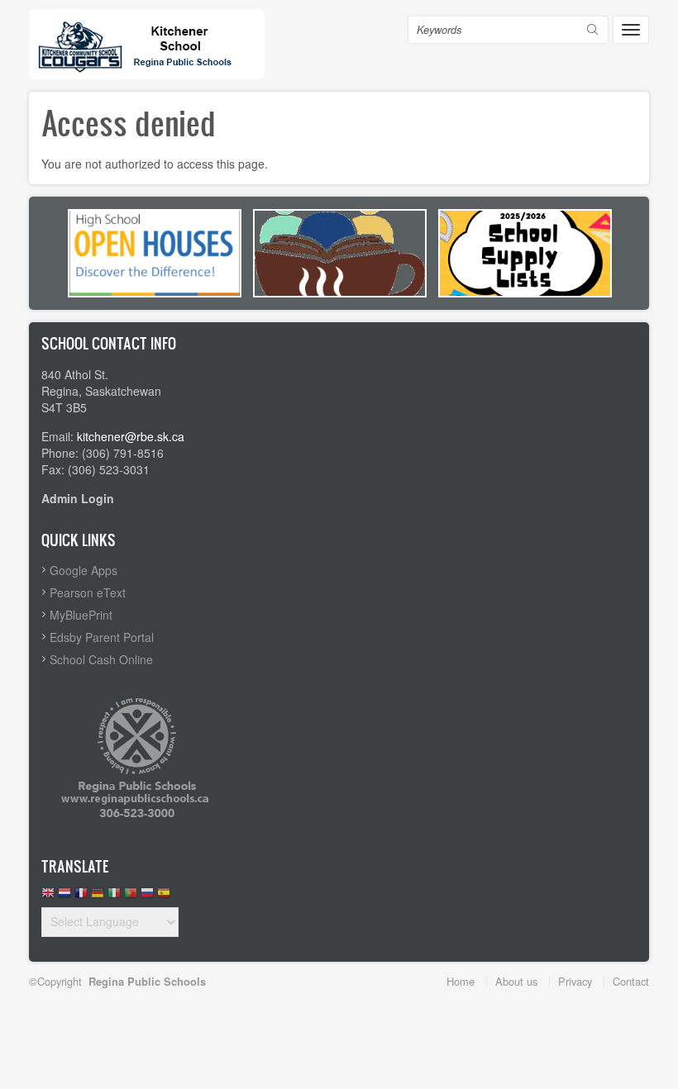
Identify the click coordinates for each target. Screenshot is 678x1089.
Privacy (575, 981)
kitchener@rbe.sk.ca (130, 436)
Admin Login (77, 498)
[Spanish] (163, 897)
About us (516, 981)
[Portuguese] (130, 897)
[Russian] (147, 897)
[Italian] (114, 897)
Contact (631, 981)
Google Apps (83, 570)
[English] (48, 897)
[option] (154, 253)
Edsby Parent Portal (102, 637)
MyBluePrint (81, 614)
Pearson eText (88, 592)
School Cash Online (101, 659)
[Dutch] (64, 897)
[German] (97, 897)
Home (460, 981)
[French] (81, 897)
